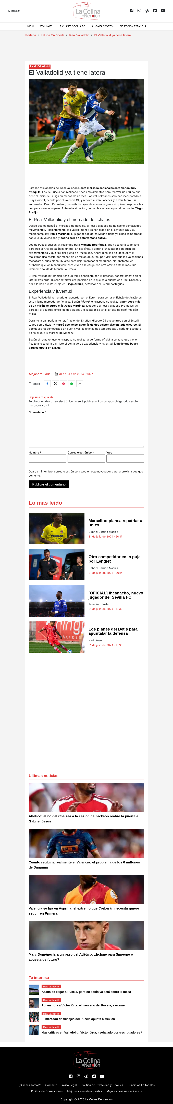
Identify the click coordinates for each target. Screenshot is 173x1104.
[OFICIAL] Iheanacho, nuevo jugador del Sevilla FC (116, 595)
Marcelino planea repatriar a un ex (115, 522)
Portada (30, 35)
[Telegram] (147, 10)
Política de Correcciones (47, 1091)
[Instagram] (139, 10)
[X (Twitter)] (155, 10)
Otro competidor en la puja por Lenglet (115, 558)
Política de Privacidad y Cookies (102, 1085)
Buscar (15, 10)
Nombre (35, 452)
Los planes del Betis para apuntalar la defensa (113, 631)
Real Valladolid (79, 35)
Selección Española (133, 26)
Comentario (37, 412)
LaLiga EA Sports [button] (102, 26)
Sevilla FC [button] (46, 26)
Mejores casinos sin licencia (124, 1091)
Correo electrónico (81, 452)
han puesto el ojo (50, 284)
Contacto (51, 1085)
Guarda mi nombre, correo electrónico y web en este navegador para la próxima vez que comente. (86, 473)
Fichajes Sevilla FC (72, 26)
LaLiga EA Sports (52, 35)
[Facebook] (131, 10)
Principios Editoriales (141, 1085)
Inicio (30, 26)
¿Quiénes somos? (29, 1085)
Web (109, 452)
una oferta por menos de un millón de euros (70, 257)
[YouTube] (163, 10)
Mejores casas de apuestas (84, 1091)
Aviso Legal (69, 1085)
